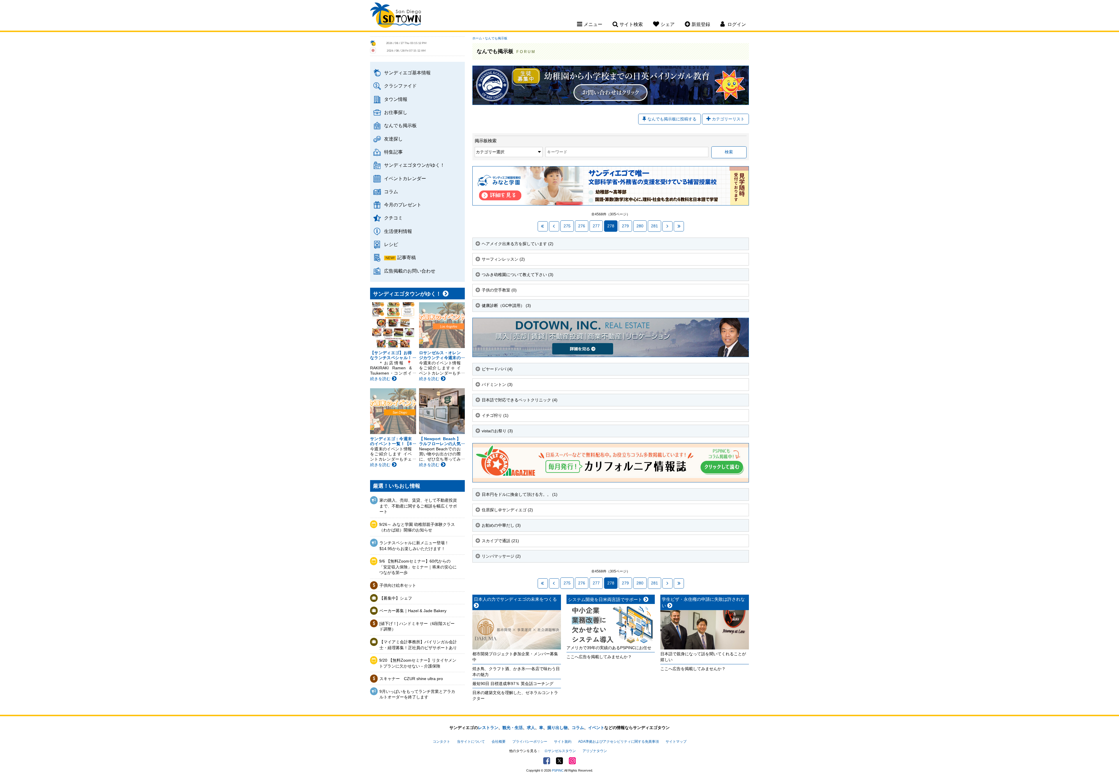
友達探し (393, 138)
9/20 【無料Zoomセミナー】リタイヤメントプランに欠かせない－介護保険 (417, 663)
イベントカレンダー (405, 178)
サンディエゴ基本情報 (407, 72)
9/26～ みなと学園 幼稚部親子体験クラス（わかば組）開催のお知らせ (417, 527)
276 (581, 226)
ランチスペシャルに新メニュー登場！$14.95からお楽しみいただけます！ (414, 545)
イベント (596, 727)
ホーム (477, 38)
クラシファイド (400, 85)
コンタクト (441, 742)
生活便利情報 (398, 231)
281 (654, 226)
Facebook (546, 760)
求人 (531, 727)
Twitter (559, 760)
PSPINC (558, 770)
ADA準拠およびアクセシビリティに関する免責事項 (618, 742)
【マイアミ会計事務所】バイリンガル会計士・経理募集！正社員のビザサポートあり (418, 645)
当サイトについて (471, 742)
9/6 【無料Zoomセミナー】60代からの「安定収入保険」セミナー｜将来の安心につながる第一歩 (418, 567)
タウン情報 (395, 99)
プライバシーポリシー (529, 742)
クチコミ (393, 217)
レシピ (391, 244)
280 (639, 226)
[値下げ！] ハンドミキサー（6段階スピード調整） (417, 626)
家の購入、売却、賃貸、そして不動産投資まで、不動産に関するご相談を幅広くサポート (418, 506)
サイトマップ (676, 742)
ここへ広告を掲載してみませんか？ (599, 656)
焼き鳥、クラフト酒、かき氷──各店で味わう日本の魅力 (516, 671)
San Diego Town (395, 16)
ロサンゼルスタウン (560, 751)
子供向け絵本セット (397, 585)
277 (596, 226)
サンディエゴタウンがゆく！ (414, 165)
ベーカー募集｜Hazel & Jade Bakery (412, 610)
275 (567, 226)
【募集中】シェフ (395, 598)
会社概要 (499, 742)
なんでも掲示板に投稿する (672, 119)
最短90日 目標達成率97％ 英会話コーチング (512, 683)
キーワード (557, 152)
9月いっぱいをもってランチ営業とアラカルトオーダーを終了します (417, 694)
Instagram (572, 760)
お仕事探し (395, 112)
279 (625, 226)
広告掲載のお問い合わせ (409, 270)
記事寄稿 (406, 257)
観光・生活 (512, 727)
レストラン (488, 727)
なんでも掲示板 (400, 125)
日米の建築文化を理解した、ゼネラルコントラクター (515, 695)
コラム (391, 191)
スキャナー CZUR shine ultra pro (411, 678)
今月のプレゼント (402, 204)
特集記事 (393, 151)
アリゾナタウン (595, 751)
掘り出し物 (557, 727)
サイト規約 (562, 742)
